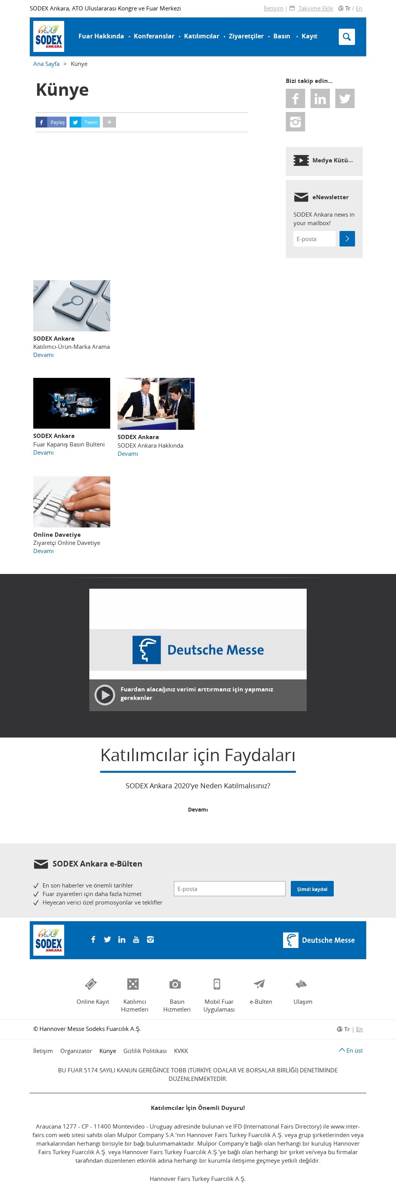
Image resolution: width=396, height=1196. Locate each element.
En (359, 8)
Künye (107, 1051)
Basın (281, 36)
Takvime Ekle (315, 8)
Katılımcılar (201, 36)
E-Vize (49, 21)
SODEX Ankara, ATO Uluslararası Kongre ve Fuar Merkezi (105, 8)
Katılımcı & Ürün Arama (233, 30)
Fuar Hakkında (101, 36)
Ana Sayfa (46, 63)
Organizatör (76, 1051)
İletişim (273, 8)
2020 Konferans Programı (63, 33)
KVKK (181, 1051)
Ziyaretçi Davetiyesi (70, 36)
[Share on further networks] (109, 122)
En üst (354, 1050)
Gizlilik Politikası (145, 1051)
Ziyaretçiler (246, 36)
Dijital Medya (58, 22)
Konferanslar (154, 36)
